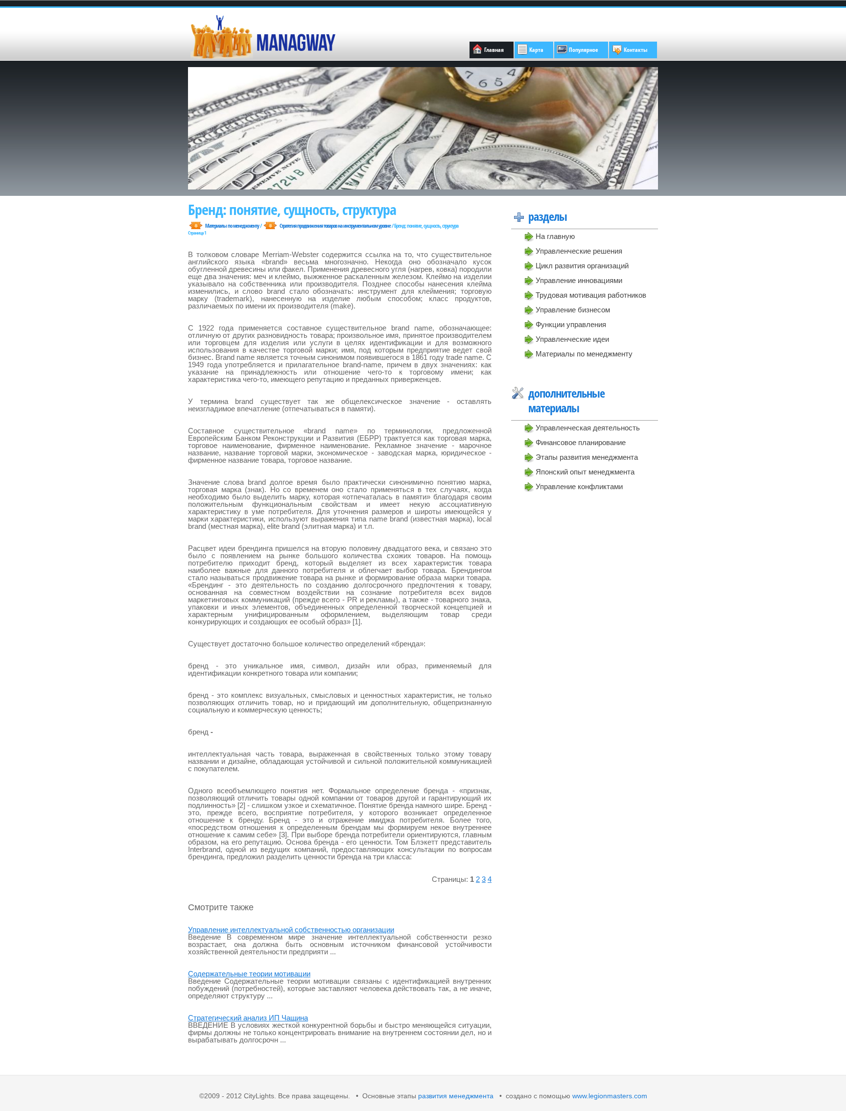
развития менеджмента (456, 1096)
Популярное (583, 50)
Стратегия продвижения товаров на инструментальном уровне (335, 225)
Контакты (635, 50)
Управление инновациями (579, 280)
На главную (555, 236)
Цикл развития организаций (582, 265)
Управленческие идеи (572, 339)
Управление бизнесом (573, 310)
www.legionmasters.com (608, 1096)
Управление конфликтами (579, 486)
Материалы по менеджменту (584, 354)
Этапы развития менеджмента (587, 457)
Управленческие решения (579, 251)
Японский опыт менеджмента (585, 472)
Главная (494, 50)
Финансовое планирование (581, 442)
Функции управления (571, 324)
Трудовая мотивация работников (591, 295)
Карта (536, 50)
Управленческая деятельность (588, 428)
